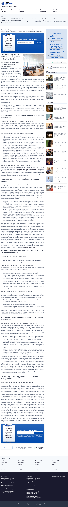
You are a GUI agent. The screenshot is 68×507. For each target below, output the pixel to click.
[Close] (58, 243)
